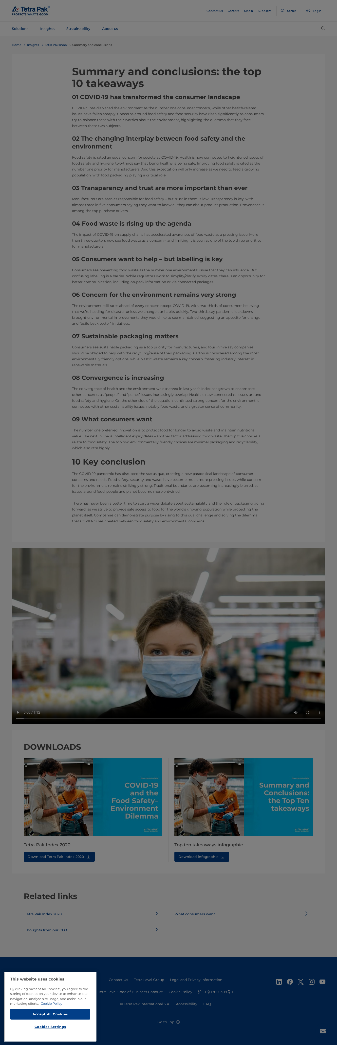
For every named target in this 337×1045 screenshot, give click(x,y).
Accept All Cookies (50, 1014)
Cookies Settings (50, 1027)
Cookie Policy (51, 1003)
